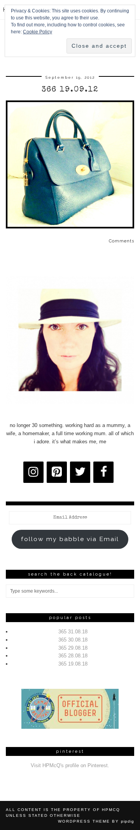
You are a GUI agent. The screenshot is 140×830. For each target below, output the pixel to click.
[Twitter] (80, 472)
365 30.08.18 (73, 640)
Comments (121, 241)
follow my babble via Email (70, 539)
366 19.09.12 (70, 90)
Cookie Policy (37, 32)
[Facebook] (103, 472)
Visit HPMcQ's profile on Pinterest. (70, 765)
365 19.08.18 (73, 664)
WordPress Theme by (96, 821)
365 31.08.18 (73, 632)
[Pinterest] (57, 472)
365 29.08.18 (73, 648)
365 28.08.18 (73, 656)
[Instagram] (33, 472)
